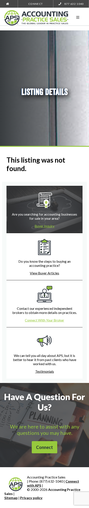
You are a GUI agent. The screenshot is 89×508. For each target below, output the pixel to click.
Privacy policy (31, 498)
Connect (35, 3)
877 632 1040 (74, 3)
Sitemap (11, 498)
